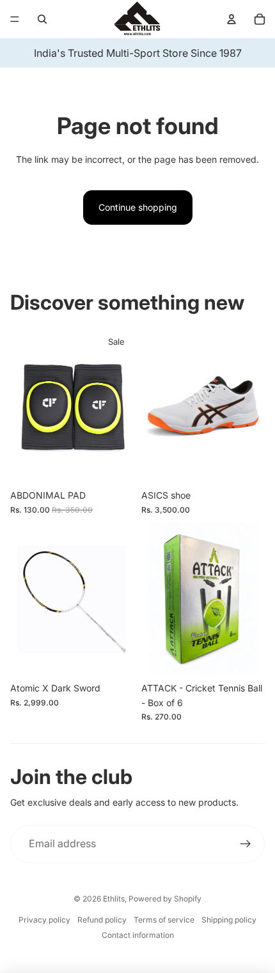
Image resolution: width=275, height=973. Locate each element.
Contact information (138, 935)
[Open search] (42, 19)
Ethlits (114, 898)
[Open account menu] (231, 19)
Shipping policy (228, 919)
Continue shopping (137, 207)
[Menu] (14, 19)
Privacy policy (44, 919)
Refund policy (102, 919)
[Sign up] (245, 844)
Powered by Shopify (165, 898)
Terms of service (164, 919)
